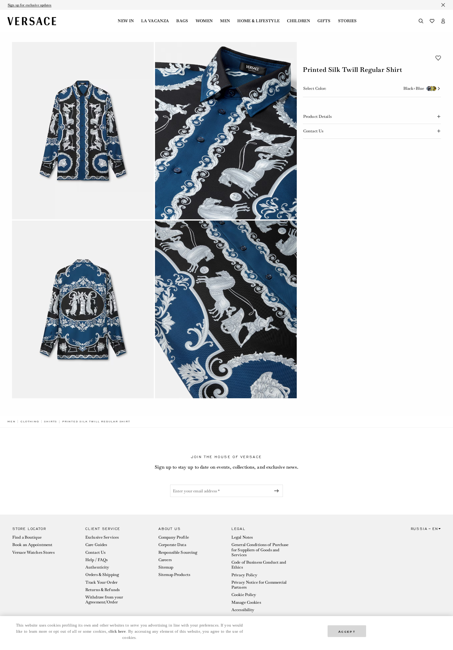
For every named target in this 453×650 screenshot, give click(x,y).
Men (225, 21)
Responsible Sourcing (177, 552)
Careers (165, 559)
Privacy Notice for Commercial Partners (259, 585)
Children (298, 21)
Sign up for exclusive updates (29, 5)
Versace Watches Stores (33, 552)
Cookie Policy (243, 594)
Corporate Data (172, 544)
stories (347, 21)
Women (204, 21)
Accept (347, 631)
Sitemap (165, 567)
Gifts (324, 21)
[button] (438, 58)
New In (126, 21)
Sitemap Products (174, 574)
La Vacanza (155, 21)
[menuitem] (126, 21)
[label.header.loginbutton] (443, 21)
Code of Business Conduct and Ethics (258, 565)
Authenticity (97, 567)
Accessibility (243, 609)
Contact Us (95, 552)
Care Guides (96, 544)
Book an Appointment (32, 544)
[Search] (420, 21)
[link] (11, 421)
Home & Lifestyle (258, 21)
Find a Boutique (27, 537)
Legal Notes (242, 537)
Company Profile (173, 537)
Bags (182, 21)
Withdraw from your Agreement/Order (104, 599)
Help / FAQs (96, 559)
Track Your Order (101, 582)
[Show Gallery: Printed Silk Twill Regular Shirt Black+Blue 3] (83, 309)
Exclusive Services (102, 537)
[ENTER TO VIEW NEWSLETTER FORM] (277, 490)
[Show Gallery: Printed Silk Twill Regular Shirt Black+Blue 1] (83, 130)
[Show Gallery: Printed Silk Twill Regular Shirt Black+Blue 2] (226, 130)
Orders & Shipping (102, 574)
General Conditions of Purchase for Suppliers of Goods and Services (260, 549)
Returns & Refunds (102, 589)
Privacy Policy (244, 575)
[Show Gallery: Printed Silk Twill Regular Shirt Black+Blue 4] (226, 309)
